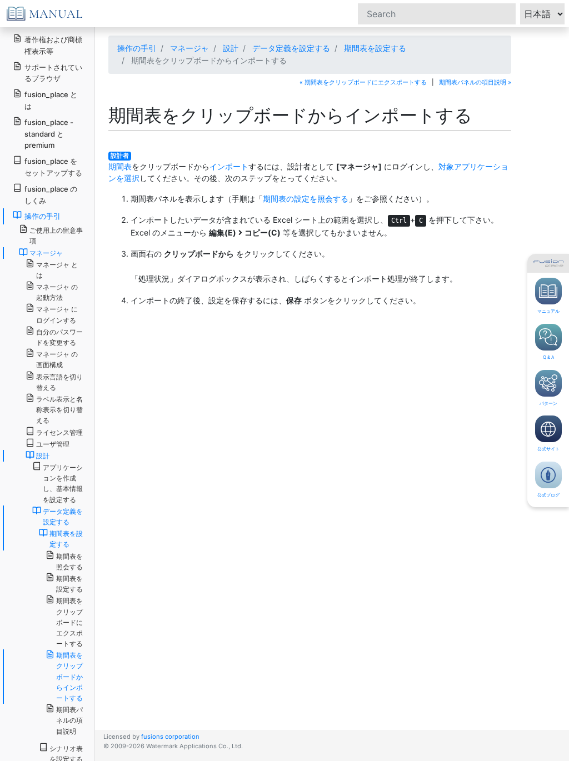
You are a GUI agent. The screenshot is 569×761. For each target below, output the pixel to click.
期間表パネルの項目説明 (69, 720)
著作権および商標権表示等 (53, 45)
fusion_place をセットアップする (53, 167)
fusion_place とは (50, 100)
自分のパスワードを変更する (59, 337)
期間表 (120, 166)
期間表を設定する (375, 48)
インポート (228, 166)
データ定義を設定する (291, 48)
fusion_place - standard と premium (48, 134)
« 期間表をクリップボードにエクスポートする (363, 82)
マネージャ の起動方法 (57, 292)
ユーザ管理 (52, 444)
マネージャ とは (57, 270)
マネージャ (189, 48)
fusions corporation (170, 736)
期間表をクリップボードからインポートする (69, 676)
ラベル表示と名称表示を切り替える (59, 409)
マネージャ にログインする (57, 314)
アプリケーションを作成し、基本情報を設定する (63, 483)
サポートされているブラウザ (53, 73)
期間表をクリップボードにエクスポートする (69, 622)
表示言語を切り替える (59, 382)
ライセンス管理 (59, 432)
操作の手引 (136, 48)
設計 (230, 48)
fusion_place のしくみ (50, 194)
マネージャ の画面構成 (57, 359)
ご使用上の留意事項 (56, 235)
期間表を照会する (69, 561)
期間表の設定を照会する (305, 198)
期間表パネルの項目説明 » (475, 82)
